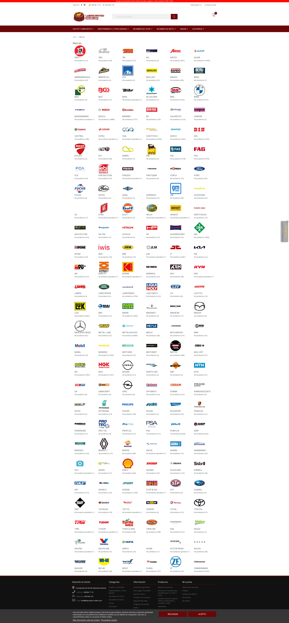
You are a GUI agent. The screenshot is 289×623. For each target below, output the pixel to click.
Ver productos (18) (105, 60)
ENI (147, 155)
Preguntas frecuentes (141, 604)
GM (171, 195)
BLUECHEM (151, 96)
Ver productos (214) (153, 296)
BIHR (124, 96)
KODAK (125, 273)
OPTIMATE (151, 391)
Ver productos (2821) (82, 316)
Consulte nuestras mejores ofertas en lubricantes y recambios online (168, 600)
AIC (147, 57)
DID (195, 136)
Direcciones (186, 597)
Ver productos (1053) (201, 139)
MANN (125, 312)
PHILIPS (126, 411)
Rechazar (173, 614)
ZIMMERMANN (201, 568)
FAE (172, 155)
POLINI (149, 411)
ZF (171, 568)
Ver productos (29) (105, 571)
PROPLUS (126, 430)
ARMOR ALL (104, 77)
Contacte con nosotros (141, 597)
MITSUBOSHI (176, 332)
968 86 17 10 (88, 592)
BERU (196, 77)
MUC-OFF (198, 352)
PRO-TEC (102, 430)
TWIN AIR (150, 528)
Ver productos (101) (177, 335)
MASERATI (151, 312)
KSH (172, 273)
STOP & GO (151, 489)
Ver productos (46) (129, 414)
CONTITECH (152, 136)
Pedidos (185, 591)
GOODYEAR (199, 195)
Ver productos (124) (82, 453)
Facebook (82, 5)
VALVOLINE (103, 548)
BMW (196, 96)
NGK (100, 371)
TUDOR (102, 528)
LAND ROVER (104, 293)
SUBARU (198, 489)
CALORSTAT (176, 116)
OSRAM (173, 391)
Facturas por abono (189, 594)
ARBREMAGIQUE (82, 77)
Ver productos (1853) (82, 375)
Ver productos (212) (177, 394)
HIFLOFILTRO (81, 234)
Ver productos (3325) (201, 571)
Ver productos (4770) (201, 159)
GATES (101, 195)
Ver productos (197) (82, 277)
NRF (172, 371)
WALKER (78, 568)
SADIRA (173, 450)
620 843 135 (88, 596)
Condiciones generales (141, 587)
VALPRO (78, 548)
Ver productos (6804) (130, 335)
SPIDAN (125, 489)
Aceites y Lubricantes (116, 587)
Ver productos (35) (81, 355)
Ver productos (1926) (130, 493)
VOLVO (197, 548)
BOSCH (101, 116)
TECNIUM (103, 509)
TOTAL (173, 509)
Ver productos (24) (200, 453)
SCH (76, 470)
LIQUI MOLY (152, 293)
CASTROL (79, 136)
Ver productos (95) (153, 473)
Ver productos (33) (177, 414)
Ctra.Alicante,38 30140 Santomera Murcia (91, 588)
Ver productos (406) (177, 355)
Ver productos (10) (177, 178)
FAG (196, 155)
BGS (100, 96)
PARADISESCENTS (202, 391)
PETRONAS (103, 411)
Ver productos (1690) (201, 237)
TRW (77, 528)
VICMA (149, 548)
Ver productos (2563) (177, 139)
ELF (100, 155)
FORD (196, 175)
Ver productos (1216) (177, 119)
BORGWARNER (82, 116)
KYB (196, 273)
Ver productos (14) (200, 296)
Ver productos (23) (200, 198)
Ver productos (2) (152, 100)
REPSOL (126, 450)
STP (172, 489)
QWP (196, 430)
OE (76, 391)
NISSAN (125, 371)
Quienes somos (139, 594)
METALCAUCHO (129, 332)
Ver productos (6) (104, 394)
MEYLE (149, 332)
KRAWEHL (151, 273)
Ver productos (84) (129, 473)
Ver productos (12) (153, 237)
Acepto (202, 614)
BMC (172, 96)
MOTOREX (127, 352)
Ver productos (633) (201, 434)
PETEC (78, 411)
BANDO (173, 77)
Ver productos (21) (105, 473)
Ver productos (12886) (106, 119)
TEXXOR (150, 509)
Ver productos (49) (200, 473)
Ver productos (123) (82, 493)
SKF (76, 489)
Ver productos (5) (128, 80)
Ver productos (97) (105, 178)
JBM (124, 254)
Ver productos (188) (82, 139)
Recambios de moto (116, 600)
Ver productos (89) (177, 80)
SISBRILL (198, 470)
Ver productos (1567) (106, 375)
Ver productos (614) (82, 237)
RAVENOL (79, 450)
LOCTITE (198, 293)
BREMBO (126, 116)
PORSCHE (198, 411)
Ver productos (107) (201, 100)
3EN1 (77, 57)
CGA (124, 136)
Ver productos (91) (129, 355)
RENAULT (103, 450)
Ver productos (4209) (130, 316)
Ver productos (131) (153, 434)
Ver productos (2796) (130, 296)
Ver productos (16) (129, 552)
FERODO (126, 175)
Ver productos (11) (177, 316)
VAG (172, 528)
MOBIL (78, 352)
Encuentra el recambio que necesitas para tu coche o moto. (167, 593)
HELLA (149, 214)
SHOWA (150, 470)
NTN (196, 371)
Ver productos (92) (200, 178)
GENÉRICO (151, 195)
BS (147, 116)
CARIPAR (198, 116)
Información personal (190, 587)
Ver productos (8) (152, 178)
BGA (77, 96)
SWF (77, 509)
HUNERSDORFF (177, 234)
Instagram (84, 5)
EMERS (125, 155)
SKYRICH (102, 489)
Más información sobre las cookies (86, 620)
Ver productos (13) (81, 60)
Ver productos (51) (105, 335)
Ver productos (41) (200, 335)
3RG (100, 57)
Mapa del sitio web (140, 601)
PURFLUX (174, 430)
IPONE (78, 254)
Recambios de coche (116, 596)
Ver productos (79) (81, 178)
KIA (195, 254)
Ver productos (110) (177, 473)
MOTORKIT (151, 352)
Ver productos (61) (81, 335)
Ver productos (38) (153, 335)
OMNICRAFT (104, 391)
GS (76, 214)
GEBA (124, 195)
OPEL (124, 391)
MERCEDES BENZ (83, 332)
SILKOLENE (175, 470)
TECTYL (126, 509)
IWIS (100, 254)
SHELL (125, 470)
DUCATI (78, 155)
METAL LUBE (104, 332)
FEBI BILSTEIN (105, 175)
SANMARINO (200, 450)
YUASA (149, 568)
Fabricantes (162, 606)
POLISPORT (175, 411)
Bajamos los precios (165, 587)
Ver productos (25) (153, 80)
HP (147, 234)
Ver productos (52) (153, 394)
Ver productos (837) (177, 60)
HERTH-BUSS (200, 214)
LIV (171, 293)
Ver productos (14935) (202, 60)
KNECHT (102, 273)
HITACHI (126, 234)
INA (195, 234)
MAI (100, 312)
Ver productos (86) (129, 453)
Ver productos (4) (152, 159)
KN (76, 273)
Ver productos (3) (152, 60)
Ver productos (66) (177, 198)
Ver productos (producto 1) (132, 100)
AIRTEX (173, 57)
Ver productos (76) (105, 257)
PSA (148, 430)
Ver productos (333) (177, 100)
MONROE (102, 352)
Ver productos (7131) (130, 119)
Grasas (111, 603)
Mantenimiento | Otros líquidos (117, 592)
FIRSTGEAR (151, 175)
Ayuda (135, 607)
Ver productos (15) (200, 218)
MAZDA (197, 312)
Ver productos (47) (81, 257)
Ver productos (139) (153, 119)
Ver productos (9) (81, 100)
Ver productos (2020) (177, 434)
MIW (196, 332)
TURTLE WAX (128, 528)
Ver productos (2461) (177, 257)
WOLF (125, 568)
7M (123, 57)
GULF (125, 214)
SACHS (149, 450)
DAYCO (173, 136)
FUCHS (78, 195)
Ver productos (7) (200, 80)
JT (171, 254)
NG (76, 371)
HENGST (174, 214)
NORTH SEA (151, 371)
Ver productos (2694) (154, 139)
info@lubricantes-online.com (91, 600)
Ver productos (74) (105, 512)
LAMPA (78, 293)
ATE (124, 77)
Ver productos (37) (200, 355)
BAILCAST (150, 77)
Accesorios (113, 606)
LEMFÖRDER (128, 293)
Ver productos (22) (81, 80)
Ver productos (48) (200, 552)
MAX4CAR (174, 312)
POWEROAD (80, 430)
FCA (76, 175)
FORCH (173, 175)
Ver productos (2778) (177, 159)
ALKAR (197, 57)
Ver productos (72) (177, 512)
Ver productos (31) (105, 100)
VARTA (125, 548)
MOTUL (174, 352)
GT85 (101, 214)
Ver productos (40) (105, 159)
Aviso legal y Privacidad (141, 591)
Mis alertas (186, 601)
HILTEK (101, 234)
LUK (76, 312)
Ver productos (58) (177, 277)
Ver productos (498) (153, 532)
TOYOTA (198, 509)
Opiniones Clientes (283, 232)
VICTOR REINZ (177, 548)
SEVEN (101, 470)
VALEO (197, 528)
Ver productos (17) (81, 218)
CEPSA (101, 136)
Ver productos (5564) (106, 355)
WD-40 (101, 568)
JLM (148, 254)
